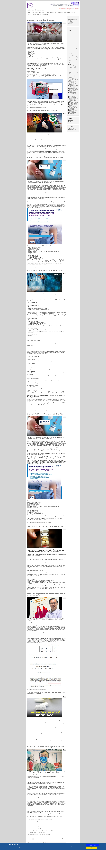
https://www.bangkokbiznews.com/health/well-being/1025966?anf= (41, 410)
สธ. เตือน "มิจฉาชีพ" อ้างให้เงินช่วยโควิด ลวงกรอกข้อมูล (42, 110)
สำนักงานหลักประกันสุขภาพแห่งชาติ (41, 264)
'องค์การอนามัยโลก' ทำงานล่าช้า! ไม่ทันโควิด (35, 828)
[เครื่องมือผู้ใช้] (64, 23)
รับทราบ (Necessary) (91, 847)
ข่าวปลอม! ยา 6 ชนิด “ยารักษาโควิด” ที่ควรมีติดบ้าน (40, 20)
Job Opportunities (53, 12)
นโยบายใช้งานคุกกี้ (92, 845)
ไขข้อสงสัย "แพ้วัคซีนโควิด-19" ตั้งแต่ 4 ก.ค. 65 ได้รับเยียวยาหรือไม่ (45, 157)
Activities (47, 12)
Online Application (60, 12)
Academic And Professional (39, 12)
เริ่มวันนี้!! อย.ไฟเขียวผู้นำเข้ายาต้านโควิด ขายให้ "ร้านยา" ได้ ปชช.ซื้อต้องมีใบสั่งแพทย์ (41, 830)
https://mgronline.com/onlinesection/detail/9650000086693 (39, 742)
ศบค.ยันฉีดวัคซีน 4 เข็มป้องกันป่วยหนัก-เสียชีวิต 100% (36, 832)
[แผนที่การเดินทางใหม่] (62, 6)
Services (32, 12)
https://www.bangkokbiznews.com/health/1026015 (38, 267)
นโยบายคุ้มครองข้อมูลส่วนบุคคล (69, 12)
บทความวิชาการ (70, 22)
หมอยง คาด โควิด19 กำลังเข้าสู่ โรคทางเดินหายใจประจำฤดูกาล (38, 821)
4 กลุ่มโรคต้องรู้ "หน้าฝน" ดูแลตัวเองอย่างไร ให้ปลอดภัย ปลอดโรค (44, 270)
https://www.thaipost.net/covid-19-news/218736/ (38, 689)
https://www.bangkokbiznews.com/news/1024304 (38, 107)
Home (29, 12)
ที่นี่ (54, 102)
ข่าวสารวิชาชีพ (70, 23)
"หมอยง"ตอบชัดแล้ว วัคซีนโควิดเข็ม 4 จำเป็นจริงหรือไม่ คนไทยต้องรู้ (38, 826)
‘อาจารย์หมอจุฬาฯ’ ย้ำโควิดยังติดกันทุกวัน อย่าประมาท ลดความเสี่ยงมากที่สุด (40, 819)
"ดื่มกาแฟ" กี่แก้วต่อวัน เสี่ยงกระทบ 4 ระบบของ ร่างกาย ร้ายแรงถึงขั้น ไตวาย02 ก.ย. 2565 (42, 823)
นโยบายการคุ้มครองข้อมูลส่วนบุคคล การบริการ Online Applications (38, 14)
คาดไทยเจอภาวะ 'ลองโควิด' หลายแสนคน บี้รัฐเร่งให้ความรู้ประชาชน (45, 747)
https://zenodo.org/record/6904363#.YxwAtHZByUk (35, 642)
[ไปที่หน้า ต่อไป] (51, 839)
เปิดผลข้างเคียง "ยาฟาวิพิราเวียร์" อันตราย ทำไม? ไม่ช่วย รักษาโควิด (45, 526)
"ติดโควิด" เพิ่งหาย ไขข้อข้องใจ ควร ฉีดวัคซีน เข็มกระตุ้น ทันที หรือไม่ (39, 824)
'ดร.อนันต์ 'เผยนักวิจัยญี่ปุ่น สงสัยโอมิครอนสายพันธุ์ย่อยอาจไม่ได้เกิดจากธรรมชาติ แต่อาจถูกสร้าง (46, 594)
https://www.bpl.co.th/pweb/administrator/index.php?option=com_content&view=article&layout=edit (46, 816)
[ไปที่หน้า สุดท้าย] (53, 839)
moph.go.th (58, 151)
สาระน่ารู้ (69, 20)
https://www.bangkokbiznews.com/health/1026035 (38, 153)
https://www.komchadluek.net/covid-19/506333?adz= (38, 589)
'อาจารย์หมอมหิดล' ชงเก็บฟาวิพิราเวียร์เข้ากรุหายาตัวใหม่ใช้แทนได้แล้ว (39, 834)
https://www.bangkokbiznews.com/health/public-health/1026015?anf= (41, 522)
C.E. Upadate (70, 21)
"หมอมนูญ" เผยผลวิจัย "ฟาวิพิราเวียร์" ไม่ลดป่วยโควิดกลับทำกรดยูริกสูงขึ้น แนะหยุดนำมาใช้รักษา (46, 693)
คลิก (29, 264)
